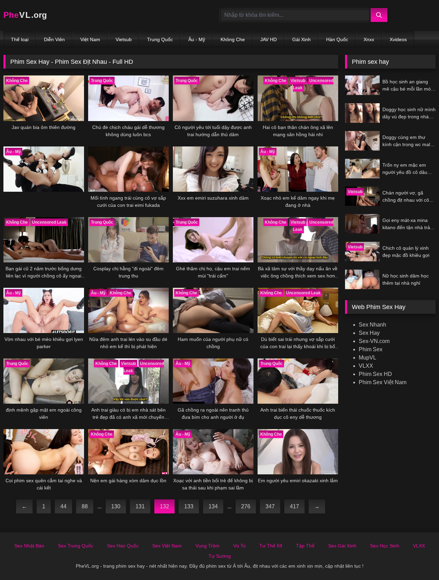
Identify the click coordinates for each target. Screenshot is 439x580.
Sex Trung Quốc (75, 545)
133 (188, 506)
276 (245, 506)
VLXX (366, 366)
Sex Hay (369, 333)
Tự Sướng (220, 556)
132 (164, 506)
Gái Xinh (301, 39)
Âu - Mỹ (196, 39)
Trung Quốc (160, 39)
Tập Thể (305, 545)
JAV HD (268, 39)
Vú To (239, 545)
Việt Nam (90, 39)
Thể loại (19, 39)
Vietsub (124, 39)
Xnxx (369, 39)
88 (85, 506)
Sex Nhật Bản (29, 545)
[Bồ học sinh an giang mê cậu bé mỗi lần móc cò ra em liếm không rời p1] (362, 85)
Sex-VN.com (374, 341)
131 (140, 506)
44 (63, 506)
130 (115, 506)
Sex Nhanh (372, 325)
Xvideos (398, 39)
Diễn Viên (54, 39)
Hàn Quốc (337, 39)
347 (270, 506)
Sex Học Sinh (384, 545)
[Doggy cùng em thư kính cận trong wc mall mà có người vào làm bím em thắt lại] (362, 141)
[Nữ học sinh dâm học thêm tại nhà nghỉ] (362, 279)
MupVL (367, 357)
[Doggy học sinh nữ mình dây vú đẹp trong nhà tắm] (362, 113)
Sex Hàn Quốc (123, 545)
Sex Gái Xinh (342, 545)
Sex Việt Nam (167, 545)
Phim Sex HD (375, 374)
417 (294, 506)
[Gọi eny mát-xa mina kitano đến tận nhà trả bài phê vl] (362, 224)
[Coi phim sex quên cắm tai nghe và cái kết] (43, 451)
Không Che (233, 39)
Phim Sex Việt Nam (382, 382)
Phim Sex (370, 349)
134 (213, 506)
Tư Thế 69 (270, 545)
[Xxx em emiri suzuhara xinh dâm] (213, 169)
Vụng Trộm (207, 545)
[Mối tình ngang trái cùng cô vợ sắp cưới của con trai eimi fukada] (128, 169)
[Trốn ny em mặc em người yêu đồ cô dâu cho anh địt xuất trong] (362, 168)
